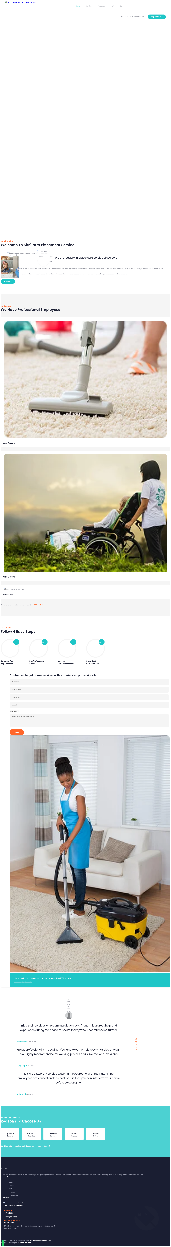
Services (89, 6)
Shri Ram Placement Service (40, 1241)
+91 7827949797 (10, 1217)
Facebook (165, 29)
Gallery (11, 1186)
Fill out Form (9, 1223)
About (11, 1182)
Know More (32, 51)
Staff (112, 6)
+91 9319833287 (10, 1213)
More (7, 281)
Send (17, 732)
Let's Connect (44, 1146)
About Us (101, 6)
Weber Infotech (25, 1243)
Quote (156, 17)
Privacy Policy (13, 1195)
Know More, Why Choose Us (23, 982)
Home (78, 6)
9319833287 (157, 216)
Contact (123, 6)
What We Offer (33, 122)
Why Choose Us (34, 208)
